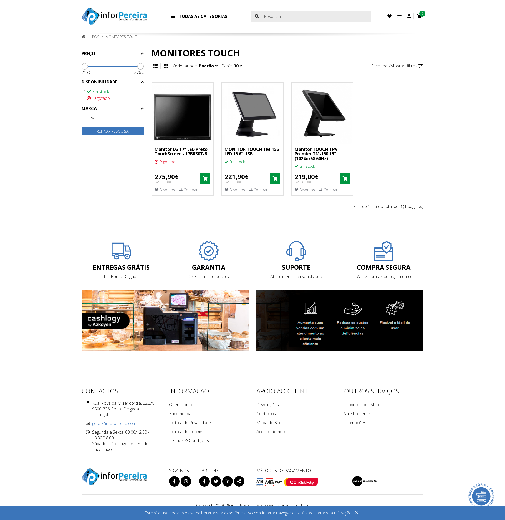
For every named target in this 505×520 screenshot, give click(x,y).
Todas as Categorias (202, 16)
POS (95, 36)
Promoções (355, 422)
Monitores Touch (122, 36)
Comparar (192, 189)
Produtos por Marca (363, 405)
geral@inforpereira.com (114, 423)
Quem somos (181, 405)
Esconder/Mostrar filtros (394, 66)
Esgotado (100, 98)
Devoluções (267, 405)
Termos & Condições (189, 440)
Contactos (266, 414)
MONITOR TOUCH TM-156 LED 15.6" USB (252, 151)
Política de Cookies (186, 431)
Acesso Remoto (271, 431)
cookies (176, 513)
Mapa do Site (268, 422)
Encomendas (181, 414)
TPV (90, 118)
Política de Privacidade (190, 422)
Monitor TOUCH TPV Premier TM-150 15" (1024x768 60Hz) (316, 153)
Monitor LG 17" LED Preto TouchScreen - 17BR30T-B (181, 151)
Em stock (100, 92)
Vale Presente (357, 414)
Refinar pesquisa (112, 131)
